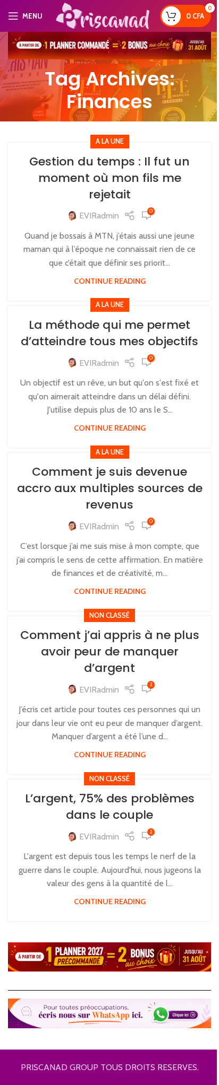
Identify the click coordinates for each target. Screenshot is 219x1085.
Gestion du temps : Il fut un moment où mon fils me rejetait (109, 178)
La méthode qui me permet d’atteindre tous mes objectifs (109, 333)
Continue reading (110, 281)
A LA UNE (110, 141)
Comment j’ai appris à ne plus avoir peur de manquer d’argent (109, 651)
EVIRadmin (99, 216)
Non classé (109, 615)
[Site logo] (102, 15)
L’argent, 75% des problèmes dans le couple (110, 806)
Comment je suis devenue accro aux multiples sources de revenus (110, 488)
